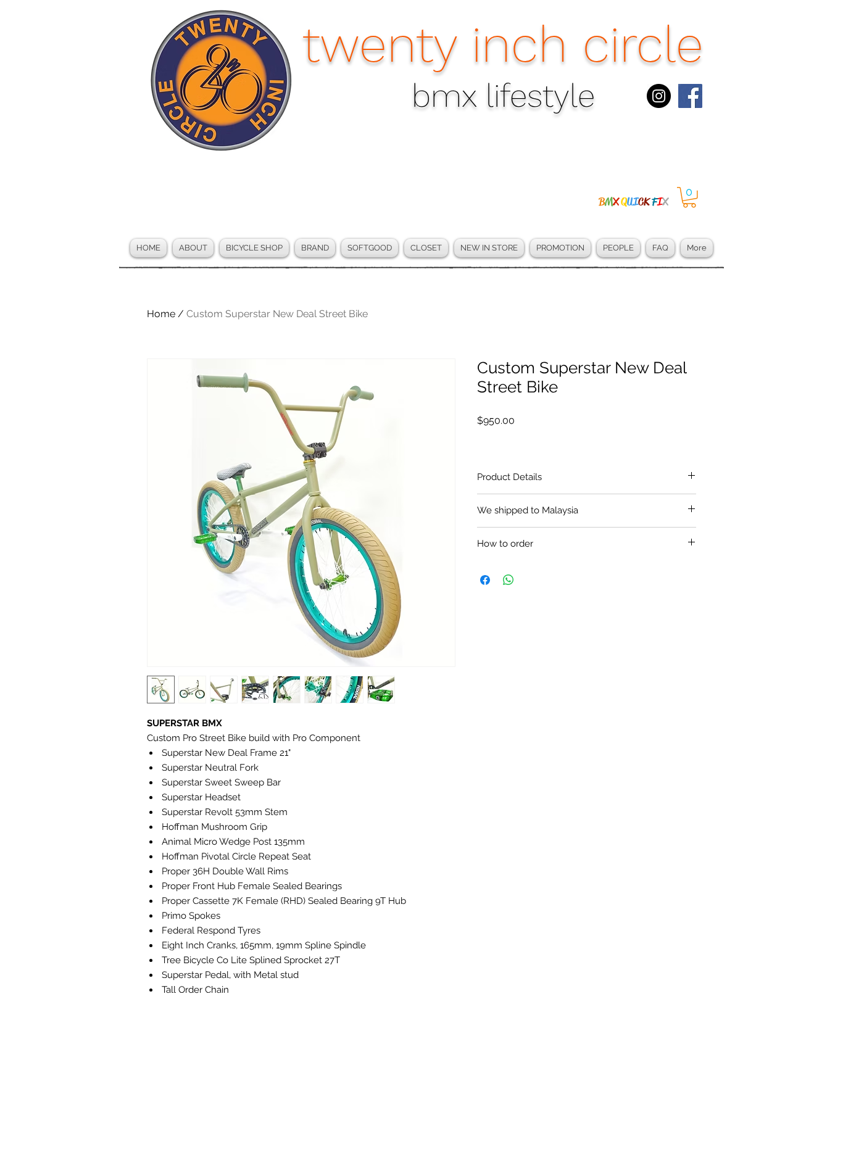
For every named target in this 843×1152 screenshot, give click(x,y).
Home (161, 314)
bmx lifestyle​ (503, 96)
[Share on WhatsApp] (508, 580)
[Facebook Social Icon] (690, 96)
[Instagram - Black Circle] (659, 96)
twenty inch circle (503, 44)
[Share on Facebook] (485, 580)
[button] (689, 197)
